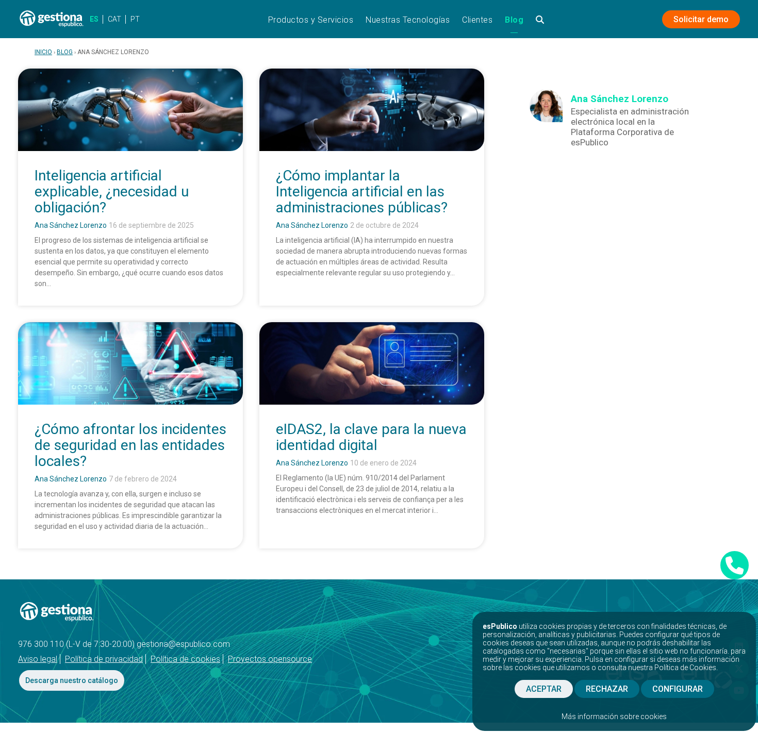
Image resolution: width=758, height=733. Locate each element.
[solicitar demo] (734, 565)
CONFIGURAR (677, 689)
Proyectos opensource (270, 659)
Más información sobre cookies (614, 716)
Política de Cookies (685, 667)
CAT (114, 19)
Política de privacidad (104, 659)
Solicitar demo (701, 19)
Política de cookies (185, 659)
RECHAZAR (607, 689)
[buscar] (540, 23)
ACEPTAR (544, 689)
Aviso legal (37, 659)
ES (94, 19)
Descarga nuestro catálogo (71, 680)
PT (135, 19)
